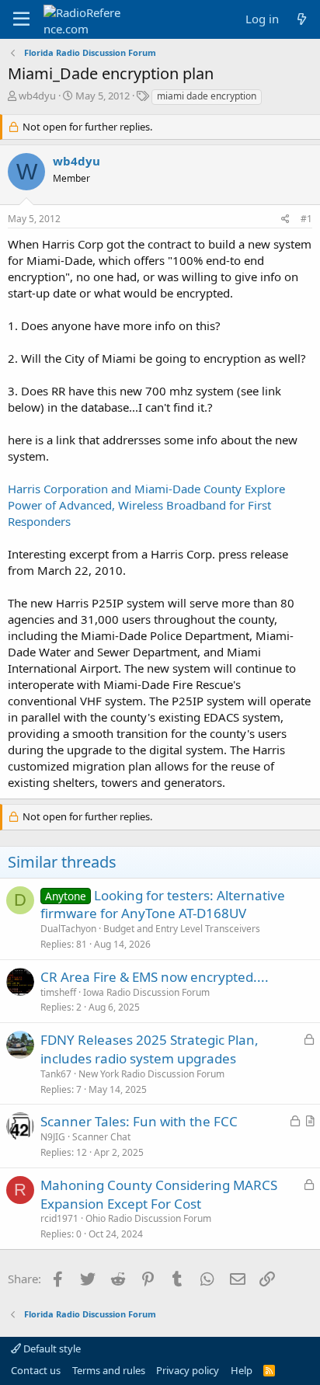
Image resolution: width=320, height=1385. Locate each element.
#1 (306, 218)
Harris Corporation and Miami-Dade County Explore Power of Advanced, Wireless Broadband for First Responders (146, 505)
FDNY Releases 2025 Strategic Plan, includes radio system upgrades (149, 1049)
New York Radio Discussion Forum (151, 1074)
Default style (51, 1348)
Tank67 (55, 1074)
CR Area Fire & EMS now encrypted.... (154, 977)
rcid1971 (59, 1218)
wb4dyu (37, 96)
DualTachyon (68, 928)
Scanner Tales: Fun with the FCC (139, 1121)
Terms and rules (108, 1370)
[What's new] (302, 19)
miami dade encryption (206, 96)
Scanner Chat (101, 1136)
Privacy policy (187, 1370)
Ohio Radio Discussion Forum (148, 1218)
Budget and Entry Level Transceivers (181, 928)
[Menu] (21, 19)
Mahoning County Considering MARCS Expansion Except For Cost (158, 1194)
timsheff (58, 992)
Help (241, 1370)
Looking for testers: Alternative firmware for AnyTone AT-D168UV (162, 904)
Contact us (36, 1370)
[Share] (285, 219)
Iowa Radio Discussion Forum (146, 992)
